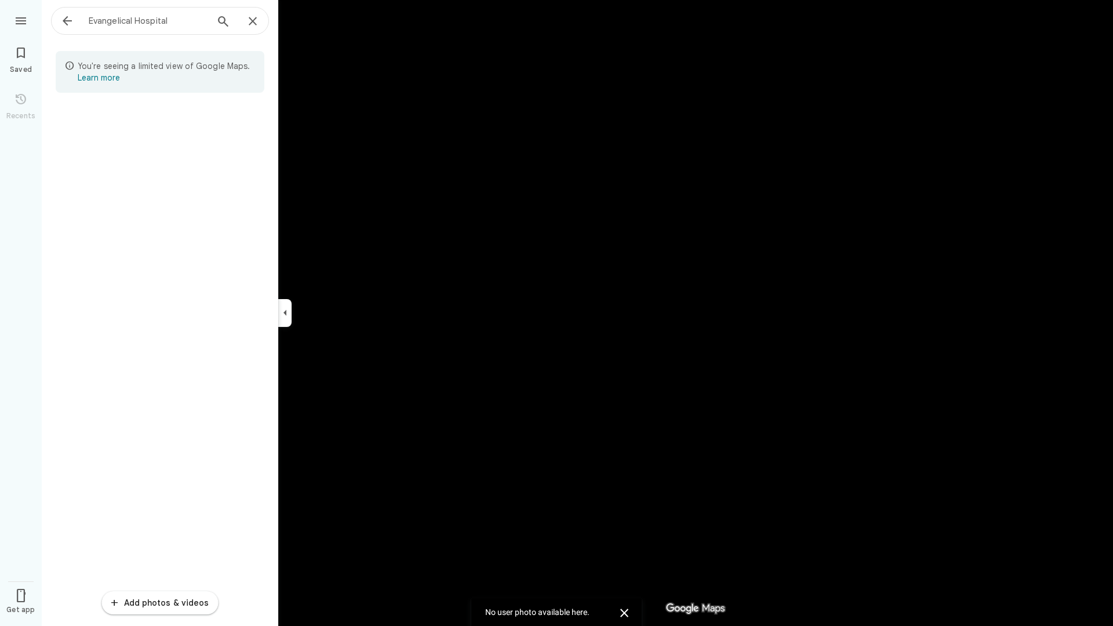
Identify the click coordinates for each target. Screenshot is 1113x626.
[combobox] (148, 21)
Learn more (99, 77)
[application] (556, 313)
